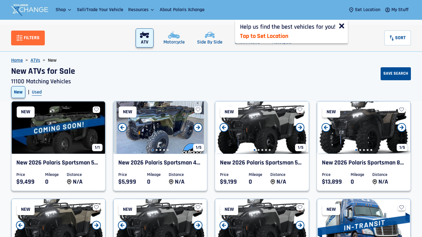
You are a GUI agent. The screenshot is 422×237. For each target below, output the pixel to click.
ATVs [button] (35, 60)
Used (37, 92)
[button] (63, 9)
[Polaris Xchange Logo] (29, 9)
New (18, 92)
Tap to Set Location (264, 36)
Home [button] (17, 60)
